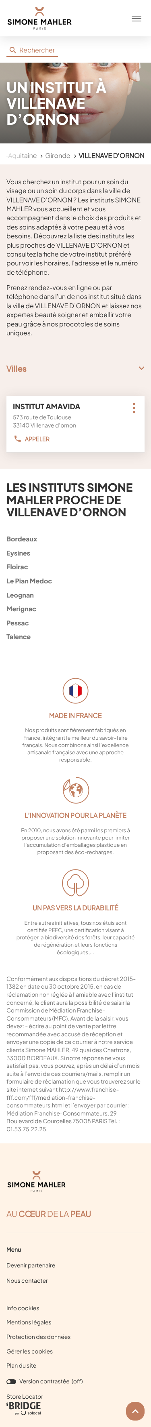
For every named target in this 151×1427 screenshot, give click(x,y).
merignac (21, 608)
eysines (18, 553)
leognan (20, 595)
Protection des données (38, 1337)
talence (18, 636)
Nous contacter (27, 1281)
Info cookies (22, 1308)
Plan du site (21, 1365)
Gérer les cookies (29, 1351)
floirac (17, 566)
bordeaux (21, 539)
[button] (136, 18)
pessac (17, 623)
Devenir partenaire (30, 1265)
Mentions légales (29, 1322)
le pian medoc (29, 581)
